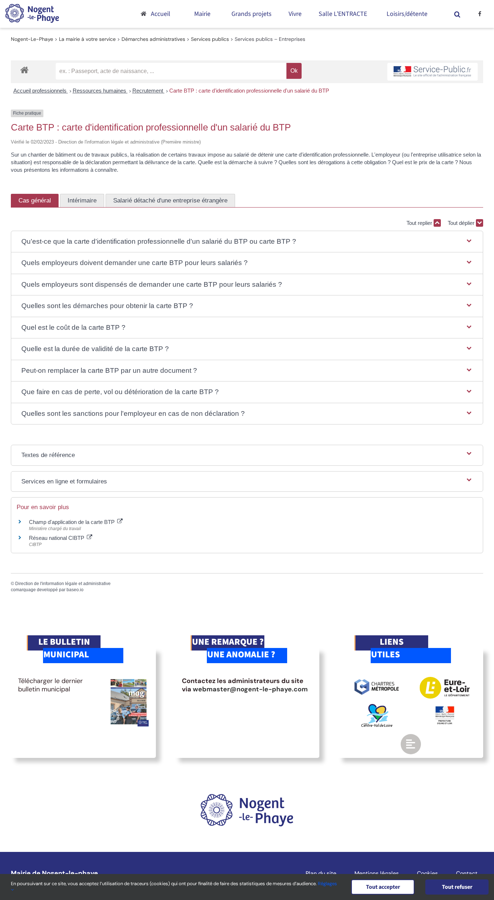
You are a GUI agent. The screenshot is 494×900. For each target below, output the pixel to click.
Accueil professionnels (40, 91)
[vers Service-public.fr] (432, 72)
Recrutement (148, 91)
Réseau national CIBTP (57, 538)
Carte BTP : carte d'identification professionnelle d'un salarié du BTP (249, 91)
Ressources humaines (100, 91)
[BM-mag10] (128, 680)
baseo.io (75, 589)
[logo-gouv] (444, 709)
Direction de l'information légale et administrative (63, 583)
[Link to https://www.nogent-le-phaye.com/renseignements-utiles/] (411, 744)
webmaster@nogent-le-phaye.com (250, 689)
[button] (457, 14)
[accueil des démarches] (24, 69)
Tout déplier (462, 223)
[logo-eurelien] (445, 680)
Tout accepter (383, 887)
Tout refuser (457, 887)
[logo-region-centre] (376, 707)
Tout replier (420, 223)
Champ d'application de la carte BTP (72, 522)
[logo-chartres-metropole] (376, 680)
